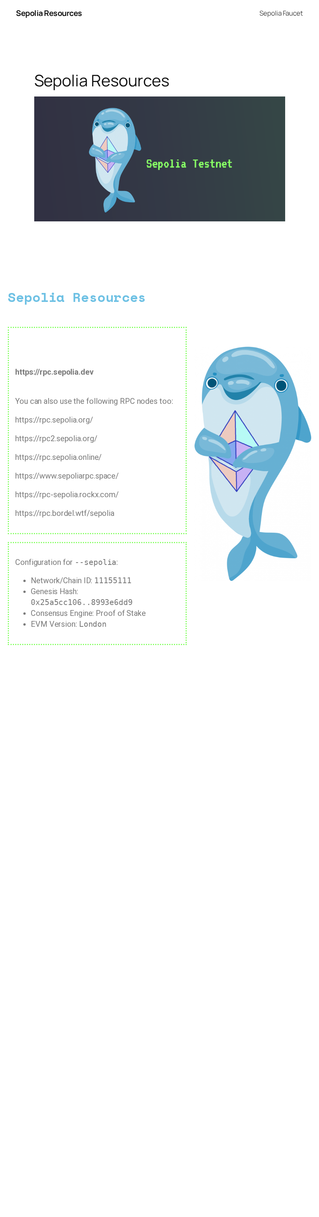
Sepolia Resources (49, 13)
